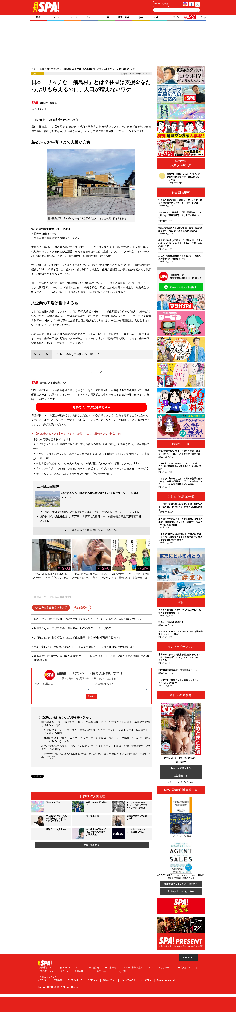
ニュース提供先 (92, 967)
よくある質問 (121, 971)
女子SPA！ (43, 980)
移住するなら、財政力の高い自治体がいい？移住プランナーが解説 (72, 628)
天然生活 (58, 980)
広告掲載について (46, 967)
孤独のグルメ (109, 980)
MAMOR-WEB (128, 980)
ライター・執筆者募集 (132, 967)
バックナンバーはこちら (180, 782)
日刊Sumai (92, 980)
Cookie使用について (184, 967)
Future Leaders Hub (166, 980)
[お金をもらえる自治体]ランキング (56, 119)
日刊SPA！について (69, 967)
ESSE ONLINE (75, 980)
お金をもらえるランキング (51, 607)
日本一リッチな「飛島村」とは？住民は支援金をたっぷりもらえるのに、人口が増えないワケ (88, 619)
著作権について (48, 971)
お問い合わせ (103, 971)
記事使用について (83, 971)
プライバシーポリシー (159, 967)
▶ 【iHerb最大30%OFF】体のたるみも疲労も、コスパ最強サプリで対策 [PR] (76, 433)
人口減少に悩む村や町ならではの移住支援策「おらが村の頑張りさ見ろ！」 (91, 512)
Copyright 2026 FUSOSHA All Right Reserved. (59, 987)
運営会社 (65, 971)
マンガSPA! (146, 980)
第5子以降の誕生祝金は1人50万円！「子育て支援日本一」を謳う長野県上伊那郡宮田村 (92, 518)
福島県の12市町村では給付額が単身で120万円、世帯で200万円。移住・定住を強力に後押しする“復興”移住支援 (91, 658)
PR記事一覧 (111, 967)
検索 (196, 10)
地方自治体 (81, 607)
